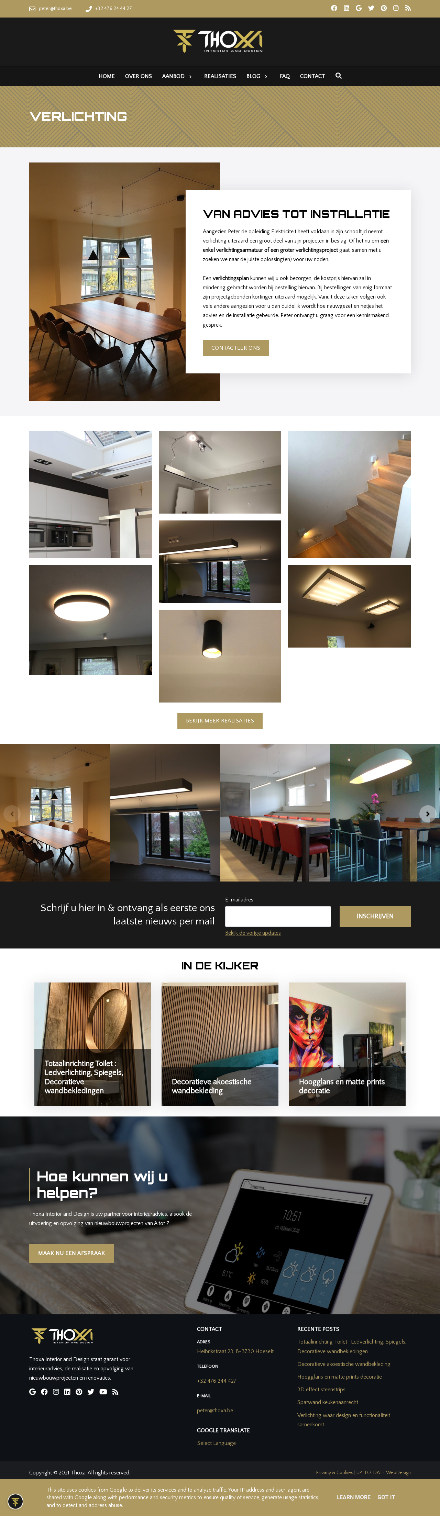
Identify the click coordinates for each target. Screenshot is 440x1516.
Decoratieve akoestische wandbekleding (343, 1364)
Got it (386, 1497)
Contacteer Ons (235, 348)
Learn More (354, 1497)
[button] (12, 813)
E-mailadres (239, 900)
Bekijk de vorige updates (253, 933)
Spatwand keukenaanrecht (327, 1402)
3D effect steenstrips (321, 1389)
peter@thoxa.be (215, 1410)
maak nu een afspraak (71, 1253)
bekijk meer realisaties (220, 721)
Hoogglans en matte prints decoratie (339, 1377)
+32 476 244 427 (216, 1381)
